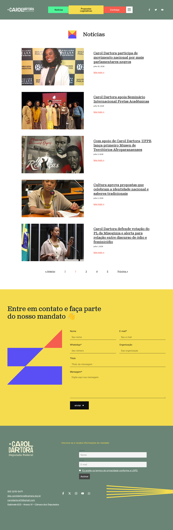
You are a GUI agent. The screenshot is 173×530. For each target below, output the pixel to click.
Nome (73, 331)
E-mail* (123, 331)
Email (81, 460)
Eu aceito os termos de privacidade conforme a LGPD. (110, 470)
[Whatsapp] (89, 493)
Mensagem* (76, 371)
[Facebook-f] (149, 10)
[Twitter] (156, 10)
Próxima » (123, 271)
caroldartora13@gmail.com (21, 500)
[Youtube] (162, 10)
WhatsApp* (76, 344)
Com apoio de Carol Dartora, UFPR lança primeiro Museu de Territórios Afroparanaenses (122, 146)
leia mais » (99, 72)
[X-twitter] (69, 493)
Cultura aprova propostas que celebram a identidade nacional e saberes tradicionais (121, 190)
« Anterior (50, 271)
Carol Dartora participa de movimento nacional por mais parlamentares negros (119, 58)
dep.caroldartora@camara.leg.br (24, 495)
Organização (125, 344)
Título (73, 358)
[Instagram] (76, 493)
